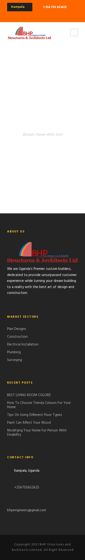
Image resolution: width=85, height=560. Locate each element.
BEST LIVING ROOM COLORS (29, 395)
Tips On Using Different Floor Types (34, 415)
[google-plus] (47, 14)
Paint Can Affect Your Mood (29, 423)
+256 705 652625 (55, 7)
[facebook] (38, 14)
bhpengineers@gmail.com (26, 510)
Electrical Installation (22, 344)
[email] (30, 14)
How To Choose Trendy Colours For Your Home (39, 405)
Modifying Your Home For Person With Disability (37, 433)
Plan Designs (16, 329)
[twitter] (63, 14)
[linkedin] (55, 14)
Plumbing (14, 352)
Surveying (14, 360)
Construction (17, 337)
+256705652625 (26, 487)
